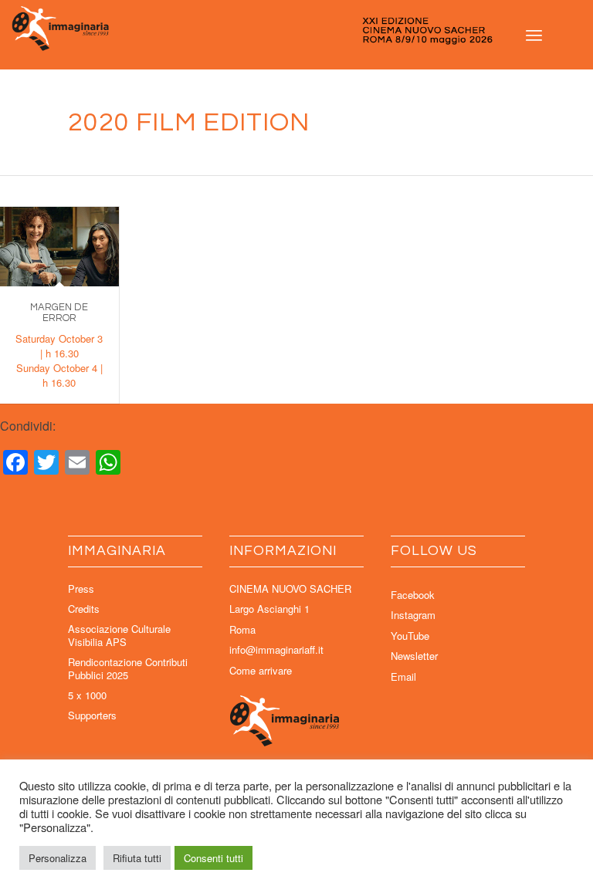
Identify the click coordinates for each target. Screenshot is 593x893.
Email (403, 676)
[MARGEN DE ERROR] (59, 246)
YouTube (410, 635)
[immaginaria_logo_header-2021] (296, 34)
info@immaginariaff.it (276, 649)
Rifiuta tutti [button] (137, 858)
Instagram (413, 614)
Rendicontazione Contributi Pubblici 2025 (128, 668)
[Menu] (534, 35)
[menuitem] (534, 35)
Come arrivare (260, 670)
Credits (84, 608)
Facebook (413, 594)
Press (81, 588)
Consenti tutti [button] (213, 858)
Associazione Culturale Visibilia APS (119, 635)
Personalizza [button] (57, 858)
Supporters (92, 715)
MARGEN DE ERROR (59, 312)
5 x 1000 (87, 695)
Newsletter (414, 655)
